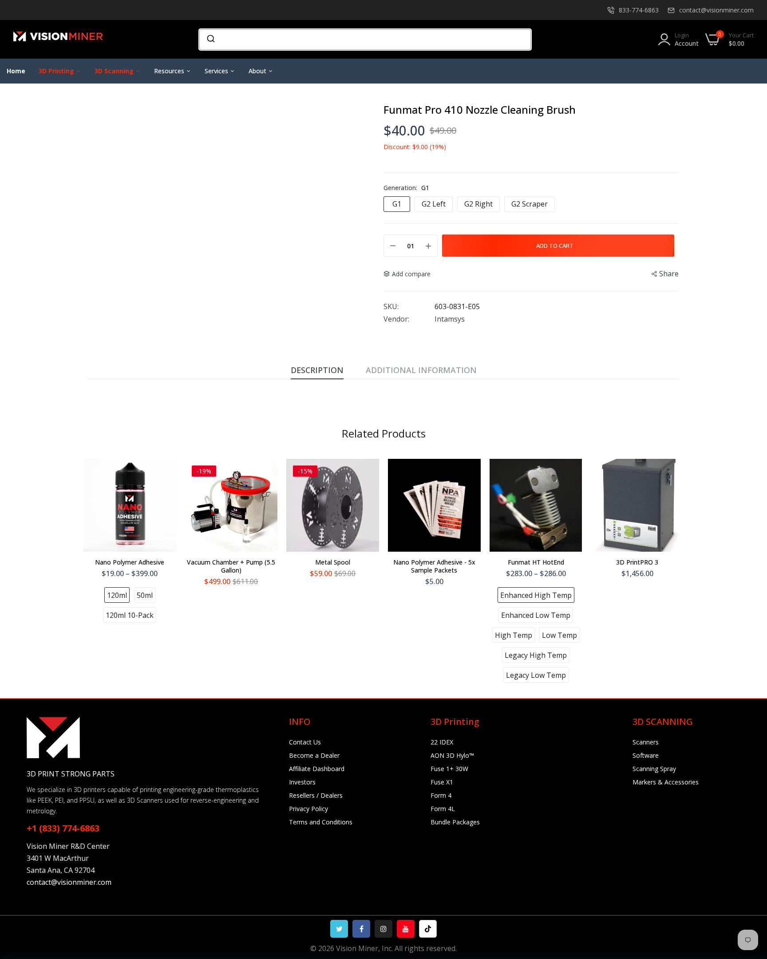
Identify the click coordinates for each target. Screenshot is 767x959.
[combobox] (365, 39)
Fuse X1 (442, 782)
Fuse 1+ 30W (449, 768)
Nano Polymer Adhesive (129, 562)
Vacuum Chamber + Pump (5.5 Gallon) (231, 566)
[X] (339, 929)
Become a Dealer (314, 755)
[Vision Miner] (68, 39)
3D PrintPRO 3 (637, 562)
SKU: (391, 306)
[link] (749, 894)
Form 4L (443, 808)
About (258, 71)
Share (669, 274)
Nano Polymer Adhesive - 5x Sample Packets (434, 566)
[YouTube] (406, 929)
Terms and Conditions (320, 822)
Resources (170, 71)
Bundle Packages (455, 822)
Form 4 (441, 795)
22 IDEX (442, 742)
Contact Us (305, 742)
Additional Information (421, 370)
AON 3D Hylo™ (452, 755)
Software (646, 755)
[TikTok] (428, 929)
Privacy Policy (308, 808)
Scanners (646, 742)
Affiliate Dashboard (316, 768)
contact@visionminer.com (716, 10)
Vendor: (396, 319)
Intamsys (450, 319)
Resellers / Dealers (316, 795)
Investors (302, 782)
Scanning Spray (654, 768)
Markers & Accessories (666, 782)
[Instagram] (383, 929)
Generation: (406, 188)
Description (317, 370)
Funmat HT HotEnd (536, 562)
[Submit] (210, 39)
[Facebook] (361, 929)
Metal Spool (332, 562)
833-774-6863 (639, 10)
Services (217, 71)
